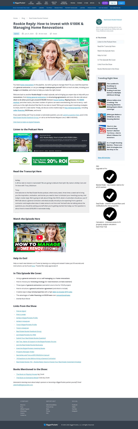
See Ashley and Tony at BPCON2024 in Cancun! (32, 355)
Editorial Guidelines (51, 405)
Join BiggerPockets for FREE (26, 335)
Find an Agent (21, 311)
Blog (23, 18)
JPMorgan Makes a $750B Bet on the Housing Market (114, 116)
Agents (34, 8)
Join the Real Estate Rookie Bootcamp (29, 345)
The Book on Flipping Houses (26, 374)
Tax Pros (49, 8)
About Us (22, 405)
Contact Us (23, 415)
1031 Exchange (103, 8)
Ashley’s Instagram (23, 321)
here (33, 266)
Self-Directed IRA (115, 8)
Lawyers (82, 8)
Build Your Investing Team (21, 8)
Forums (79, 3)
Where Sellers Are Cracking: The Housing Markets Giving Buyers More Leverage (114, 104)
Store (86, 3)
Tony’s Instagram (22, 328)
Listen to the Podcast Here (107, 42)
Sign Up (113, 3)
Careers (22, 413)
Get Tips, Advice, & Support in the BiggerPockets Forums (36, 342)
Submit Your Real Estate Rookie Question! (31, 338)
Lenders (41, 8)
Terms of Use (49, 407)
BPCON (92, 3)
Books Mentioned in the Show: (108, 69)
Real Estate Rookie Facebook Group (25, 117)
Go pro (105, 3)
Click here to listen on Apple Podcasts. (26, 122)
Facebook (74, 405)
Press (21, 407)
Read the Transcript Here (106, 46)
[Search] (99, 3)
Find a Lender (21, 314)
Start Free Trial (101, 227)
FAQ (47, 413)
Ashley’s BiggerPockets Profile (27, 318)
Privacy (48, 411)
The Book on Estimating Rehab (27, 378)
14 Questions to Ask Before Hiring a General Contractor (36, 358)
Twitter (74, 407)
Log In (121, 3)
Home (15, 18)
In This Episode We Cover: (107, 60)
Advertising (23, 411)
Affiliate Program (24, 409)
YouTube (74, 409)
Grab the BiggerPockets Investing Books (30, 348)
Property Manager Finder (25, 352)
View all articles (104, 158)
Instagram (74, 411)
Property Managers (71, 8)
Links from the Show (105, 64)
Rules (47, 409)
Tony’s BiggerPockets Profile (26, 325)
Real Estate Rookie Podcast (38, 18)
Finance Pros (59, 8)
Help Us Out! (102, 55)
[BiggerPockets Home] (20, 3)
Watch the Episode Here (106, 51)
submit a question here (71, 115)
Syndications (92, 8)
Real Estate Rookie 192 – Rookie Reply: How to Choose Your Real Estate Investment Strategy (48, 362)
